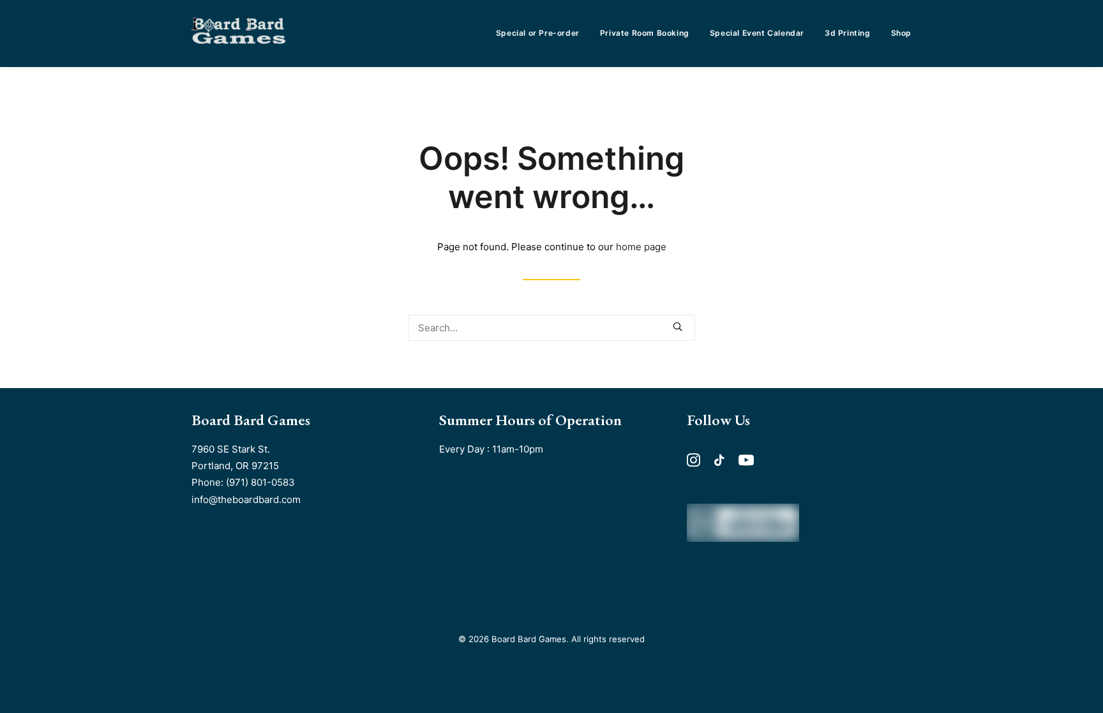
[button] (677, 326)
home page (641, 247)
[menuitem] (542, 33)
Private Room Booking (644, 33)
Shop (901, 33)
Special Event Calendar (757, 33)
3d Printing (848, 33)
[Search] (551, 328)
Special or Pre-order (538, 33)
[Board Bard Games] (238, 33)
